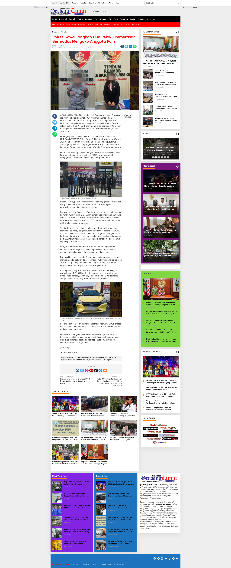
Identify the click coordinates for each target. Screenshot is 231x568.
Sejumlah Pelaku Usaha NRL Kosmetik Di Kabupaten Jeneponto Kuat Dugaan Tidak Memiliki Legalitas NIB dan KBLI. (76, 542)
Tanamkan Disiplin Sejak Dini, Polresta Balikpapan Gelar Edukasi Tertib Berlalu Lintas (165, 83)
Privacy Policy (119, 564)
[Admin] (69, 11)
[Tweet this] (126, 46)
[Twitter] (82, 370)
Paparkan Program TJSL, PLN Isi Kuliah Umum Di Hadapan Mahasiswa (77, 483)
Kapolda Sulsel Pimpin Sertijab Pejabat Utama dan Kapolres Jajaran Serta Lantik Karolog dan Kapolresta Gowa (165, 107)
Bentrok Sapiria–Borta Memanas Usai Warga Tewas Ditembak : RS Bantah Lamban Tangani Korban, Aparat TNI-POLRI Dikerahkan (161, 340)
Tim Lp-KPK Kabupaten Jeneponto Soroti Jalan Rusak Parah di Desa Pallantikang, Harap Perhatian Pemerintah (109, 381)
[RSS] (105, 370)
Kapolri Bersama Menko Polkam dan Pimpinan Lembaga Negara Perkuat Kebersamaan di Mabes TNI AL (94, 463)
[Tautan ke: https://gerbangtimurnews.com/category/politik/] (177, 134)
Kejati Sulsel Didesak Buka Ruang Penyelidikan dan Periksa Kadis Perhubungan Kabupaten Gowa (159, 149)
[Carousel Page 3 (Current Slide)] (159, 157)
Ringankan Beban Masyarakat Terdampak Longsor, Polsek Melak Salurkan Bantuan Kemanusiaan (122, 439)
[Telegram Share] (130, 46)
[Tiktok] (96, 370)
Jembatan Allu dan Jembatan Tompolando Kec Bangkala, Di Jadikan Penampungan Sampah (77, 518)
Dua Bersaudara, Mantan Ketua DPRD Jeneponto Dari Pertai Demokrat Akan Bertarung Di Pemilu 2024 (77, 507)
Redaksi (76, 564)
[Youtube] (91, 370)
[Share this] (122, 46)
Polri (81, 47)
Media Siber (106, 564)
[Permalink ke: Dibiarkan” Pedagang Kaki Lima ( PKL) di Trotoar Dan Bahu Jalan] (65, 428)
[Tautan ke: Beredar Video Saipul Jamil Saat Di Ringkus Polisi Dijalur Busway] (57, 533)
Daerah (59, 47)
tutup (46, 7)
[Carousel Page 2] (156, 157)
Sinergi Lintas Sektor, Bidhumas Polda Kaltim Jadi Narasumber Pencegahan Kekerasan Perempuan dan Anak (161, 313)
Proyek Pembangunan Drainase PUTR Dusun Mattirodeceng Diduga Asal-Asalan (75, 380)
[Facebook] (77, 370)
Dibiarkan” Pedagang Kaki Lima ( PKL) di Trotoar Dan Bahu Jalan (65, 439)
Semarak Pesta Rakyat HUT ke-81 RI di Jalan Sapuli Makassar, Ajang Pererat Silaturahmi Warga (65, 414)
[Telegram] (100, 370)
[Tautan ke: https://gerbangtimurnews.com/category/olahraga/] (177, 352)
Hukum (64, 47)
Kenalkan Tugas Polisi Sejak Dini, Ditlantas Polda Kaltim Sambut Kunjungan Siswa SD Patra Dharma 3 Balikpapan (65, 463)
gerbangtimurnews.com (151, 485)
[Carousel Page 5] (165, 157)
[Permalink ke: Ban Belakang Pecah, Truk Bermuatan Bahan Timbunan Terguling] (94, 403)
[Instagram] (87, 370)
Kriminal (70, 47)
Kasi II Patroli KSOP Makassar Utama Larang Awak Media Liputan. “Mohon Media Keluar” (161, 331)
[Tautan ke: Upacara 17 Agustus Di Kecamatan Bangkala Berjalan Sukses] (101, 509)
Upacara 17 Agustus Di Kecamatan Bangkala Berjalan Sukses (122, 414)
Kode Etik (85, 564)
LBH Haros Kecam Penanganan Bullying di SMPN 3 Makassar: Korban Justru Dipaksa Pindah (166, 95)
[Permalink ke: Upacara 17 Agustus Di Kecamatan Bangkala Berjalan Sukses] (123, 403)
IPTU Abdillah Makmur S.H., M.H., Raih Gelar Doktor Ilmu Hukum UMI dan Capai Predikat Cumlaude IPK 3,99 (94, 439)
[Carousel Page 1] (153, 157)
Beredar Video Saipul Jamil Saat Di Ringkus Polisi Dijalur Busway (77, 530)
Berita (54, 47)
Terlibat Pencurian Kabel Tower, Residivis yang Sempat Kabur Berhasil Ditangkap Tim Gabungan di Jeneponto (166, 119)
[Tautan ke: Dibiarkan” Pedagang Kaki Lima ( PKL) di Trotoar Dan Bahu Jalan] (101, 521)
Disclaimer (95, 564)
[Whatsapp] (135, 46)
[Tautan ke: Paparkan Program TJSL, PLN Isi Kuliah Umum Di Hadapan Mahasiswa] (57, 485)
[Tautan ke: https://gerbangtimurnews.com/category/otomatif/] (177, 32)
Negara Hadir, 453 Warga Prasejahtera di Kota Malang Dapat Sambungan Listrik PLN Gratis (76, 495)
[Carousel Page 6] (168, 157)
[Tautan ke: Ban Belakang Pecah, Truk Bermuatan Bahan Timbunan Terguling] (101, 497)
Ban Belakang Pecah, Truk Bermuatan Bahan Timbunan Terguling (92, 414)
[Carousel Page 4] (162, 157)
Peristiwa (76, 47)
